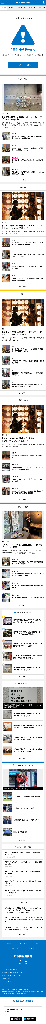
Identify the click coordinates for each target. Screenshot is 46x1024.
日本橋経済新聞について (10, 969)
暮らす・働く (32, 7)
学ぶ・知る (42, 7)
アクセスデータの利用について (12, 975)
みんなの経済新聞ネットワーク (23, 1001)
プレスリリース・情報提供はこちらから (14, 972)
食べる (11, 7)
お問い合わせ (7, 978)
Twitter (26, 961)
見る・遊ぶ (18, 7)
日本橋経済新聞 (23, 2)
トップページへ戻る (23, 65)
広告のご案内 (7, 981)
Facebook (20, 961)
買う (25, 7)
